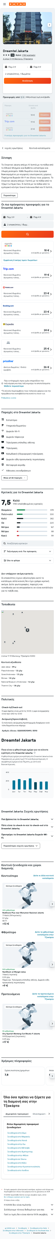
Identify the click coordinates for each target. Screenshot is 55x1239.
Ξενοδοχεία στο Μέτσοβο (18, 1148)
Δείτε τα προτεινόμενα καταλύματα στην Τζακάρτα (43, 996)
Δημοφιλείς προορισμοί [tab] (17, 1114)
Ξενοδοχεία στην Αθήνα (17, 1155)
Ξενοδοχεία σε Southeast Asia (38, 1231)
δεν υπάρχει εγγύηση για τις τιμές (17, 1197)
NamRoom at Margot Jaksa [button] (14, 972)
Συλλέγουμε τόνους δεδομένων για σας (24, 1209)
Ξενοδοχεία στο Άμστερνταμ (20, 1151)
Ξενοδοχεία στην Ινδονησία (13, 1231)
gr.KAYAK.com (10, 1228)
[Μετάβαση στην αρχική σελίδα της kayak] (17, 4)
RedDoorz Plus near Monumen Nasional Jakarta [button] (23, 913)
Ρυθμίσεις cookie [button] (8, 398)
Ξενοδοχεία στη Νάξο (16, 1163)
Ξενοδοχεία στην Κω (16, 1144)
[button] (4, 4)
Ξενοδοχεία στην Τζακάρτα (19, 1233)
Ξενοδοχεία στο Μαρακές (18, 1136)
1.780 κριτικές (29, 55)
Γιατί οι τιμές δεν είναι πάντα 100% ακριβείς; (26, 1214)
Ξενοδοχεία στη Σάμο (16, 1133)
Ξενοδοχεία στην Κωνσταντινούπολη (23, 1166)
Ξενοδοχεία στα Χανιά (17, 1140)
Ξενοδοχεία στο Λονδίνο (18, 1170)
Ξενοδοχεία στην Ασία (38, 1228)
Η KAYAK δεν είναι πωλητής (17, 1204)
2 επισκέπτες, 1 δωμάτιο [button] (18, 74)
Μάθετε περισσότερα (14, 386)
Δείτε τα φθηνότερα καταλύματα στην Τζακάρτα (44, 935)
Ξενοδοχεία (22, 1228)
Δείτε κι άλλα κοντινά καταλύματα (43, 876)
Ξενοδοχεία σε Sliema (16, 1159)
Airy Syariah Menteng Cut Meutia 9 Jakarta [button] (21, 1033)
